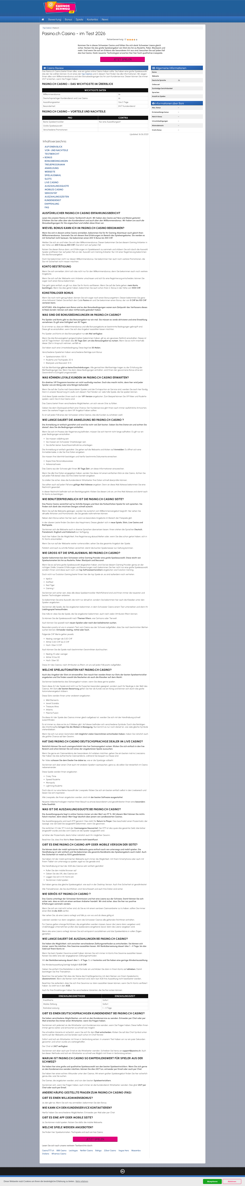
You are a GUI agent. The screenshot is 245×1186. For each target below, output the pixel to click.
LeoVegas (73, 1150)
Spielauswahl (53, 175)
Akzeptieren (212, 1181)
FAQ (47, 207)
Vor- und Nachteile (56, 150)
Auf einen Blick (53, 146)
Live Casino (51, 182)
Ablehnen (232, 1181)
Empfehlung (52, 204)
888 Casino (61, 1150)
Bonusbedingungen (56, 161)
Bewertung (54, 19)
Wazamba (135, 1150)
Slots (48, 179)
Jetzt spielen (123, 59)
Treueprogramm (55, 164)
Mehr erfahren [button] (82, 1181)
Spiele (79, 19)
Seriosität (51, 193)
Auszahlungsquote (57, 186)
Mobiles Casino (54, 189)
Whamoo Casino (59, 1153)
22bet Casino (110, 1150)
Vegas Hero (123, 1150)
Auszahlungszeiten (57, 196)
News (105, 19)
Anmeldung (52, 168)
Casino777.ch (48, 1150)
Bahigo (98, 1150)
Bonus (68, 19)
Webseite (50, 171)
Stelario (45, 1153)
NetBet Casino (86, 1150)
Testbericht (52, 154)
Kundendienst (53, 200)
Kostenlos (92, 19)
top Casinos (87, 74)
